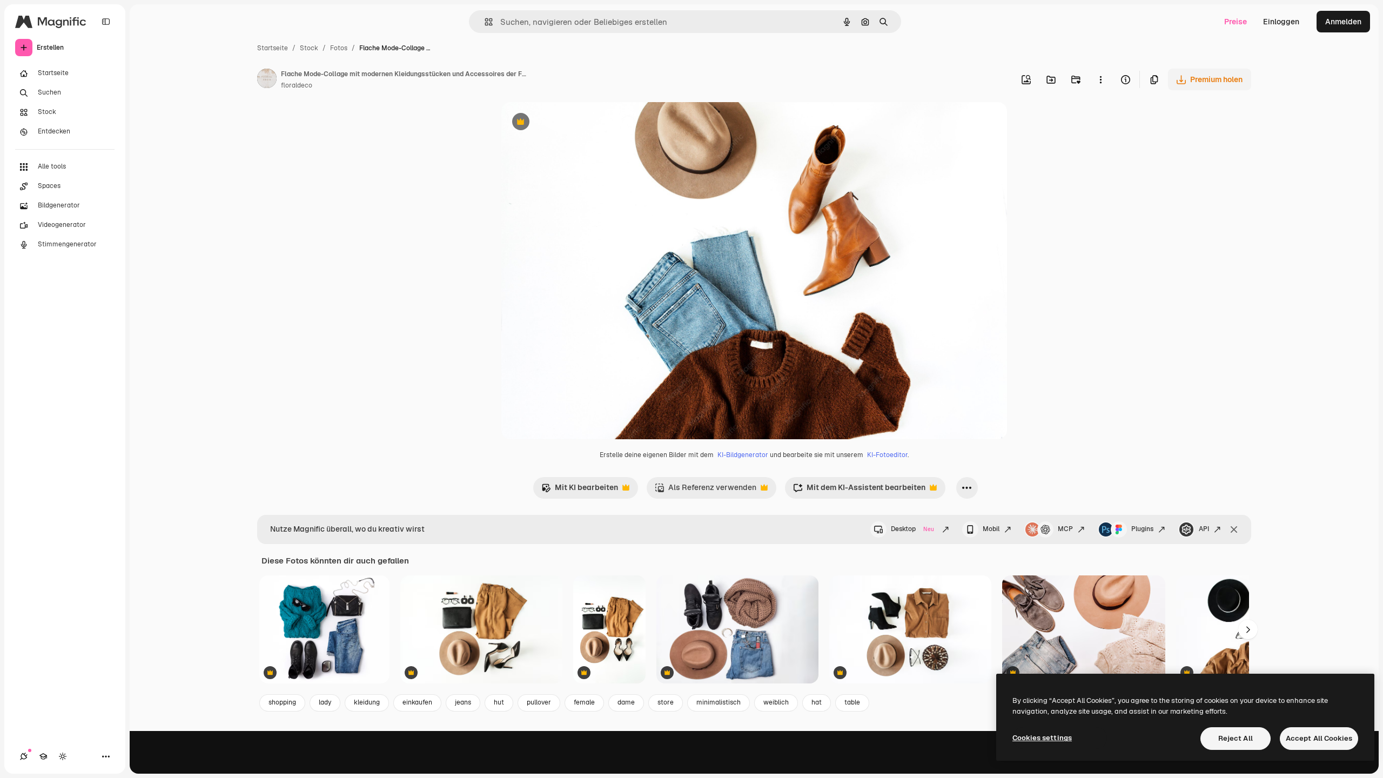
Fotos (338, 48)
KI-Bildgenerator (742, 455)
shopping (282, 702)
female (584, 702)
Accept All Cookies (1319, 738)
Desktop (912, 529)
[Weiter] (1248, 629)
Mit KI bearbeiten (579, 490)
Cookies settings (1042, 737)
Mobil (991, 529)
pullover (539, 702)
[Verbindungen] (23, 756)
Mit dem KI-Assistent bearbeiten (859, 490)
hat (816, 702)
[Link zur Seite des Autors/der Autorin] (267, 80)
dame (626, 702)
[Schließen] (1234, 529)
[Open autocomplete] (484, 22)
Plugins (1142, 529)
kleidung (367, 702)
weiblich (776, 702)
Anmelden (1343, 21)
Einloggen (1281, 21)
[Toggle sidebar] (106, 21)
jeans (463, 702)
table (852, 702)
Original (570, 123)
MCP (1065, 529)
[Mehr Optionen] (1100, 79)
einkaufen (417, 702)
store (665, 702)
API (1204, 529)
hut (499, 702)
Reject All (1235, 738)
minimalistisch (718, 702)
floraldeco (296, 85)
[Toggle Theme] (62, 756)
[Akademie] (43, 756)
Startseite (272, 48)
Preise (1235, 21)
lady (325, 702)
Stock (309, 48)
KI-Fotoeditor (887, 455)
